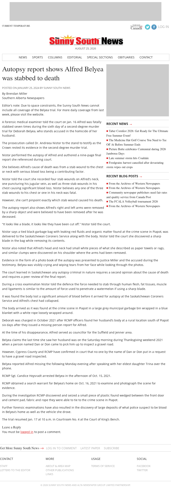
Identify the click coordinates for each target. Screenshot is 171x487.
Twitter (142, 470)
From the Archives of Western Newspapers (134, 183)
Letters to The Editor (15, 470)
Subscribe (111, 448)
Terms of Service (103, 466)
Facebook (144, 466)
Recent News (119, 123)
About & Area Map (58, 466)
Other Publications (60, 470)
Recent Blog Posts (124, 175)
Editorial (74, 57)
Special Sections (100, 57)
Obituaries (126, 57)
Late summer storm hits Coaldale (129, 158)
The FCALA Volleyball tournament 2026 (133, 201)
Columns (55, 57)
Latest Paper (90, 448)
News (23, 57)
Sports (37, 57)
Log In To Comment (61, 448)
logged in (26, 432)
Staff (4, 466)
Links (49, 474)
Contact (146, 57)
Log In (163, 26)
